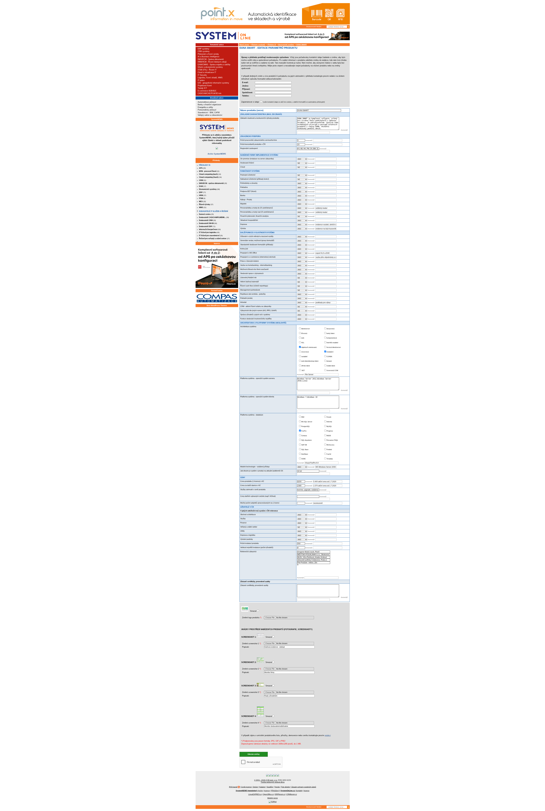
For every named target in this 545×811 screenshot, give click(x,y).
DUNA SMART (301, 44)
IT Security (202, 75)
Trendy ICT (202, 88)
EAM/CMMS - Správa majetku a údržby (214, 64)
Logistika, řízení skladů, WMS (210, 78)
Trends (277, 787)
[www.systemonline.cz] (223, 36)
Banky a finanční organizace (209, 105)
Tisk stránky (285, 787)
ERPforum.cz (280, 794)
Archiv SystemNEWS (217, 154)
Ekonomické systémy (286, 44)
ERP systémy (203, 49)
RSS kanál (233, 787)
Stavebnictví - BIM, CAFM (209, 112)
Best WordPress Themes (217, 306)
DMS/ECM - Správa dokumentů (211, 59)
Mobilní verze (272, 798)
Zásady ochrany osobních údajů (303, 787)
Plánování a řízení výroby (208, 54)
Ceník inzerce (246, 787)
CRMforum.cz (291, 794)
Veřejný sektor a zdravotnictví (210, 115)
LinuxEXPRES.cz (255, 794)
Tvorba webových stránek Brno (273, 782)
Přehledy (216, 160)
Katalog (262, 787)
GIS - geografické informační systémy (213, 83)
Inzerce (217, 243)
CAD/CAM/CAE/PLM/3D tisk (209, 93)
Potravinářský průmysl (207, 110)
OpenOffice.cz (268, 794)
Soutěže (270, 787)
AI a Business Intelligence (208, 57)
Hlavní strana (244, 44)
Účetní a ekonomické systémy (210, 67)
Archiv (260, 791)
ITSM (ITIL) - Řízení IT (207, 70)
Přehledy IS (204, 165)
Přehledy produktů (258, 44)
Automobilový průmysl (207, 102)
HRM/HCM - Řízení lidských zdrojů (212, 62)
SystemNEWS (217, 119)
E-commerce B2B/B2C (207, 91)
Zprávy (255, 787)
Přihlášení (275, 791)
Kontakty (299, 791)
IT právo (201, 80)
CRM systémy (203, 51)
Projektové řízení (205, 85)
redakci (328, 735)
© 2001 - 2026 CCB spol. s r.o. (265, 780)
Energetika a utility (205, 107)
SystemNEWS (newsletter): (247, 791)
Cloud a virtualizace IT (207, 72)
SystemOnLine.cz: (288, 791)
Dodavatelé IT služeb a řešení (213, 211)
